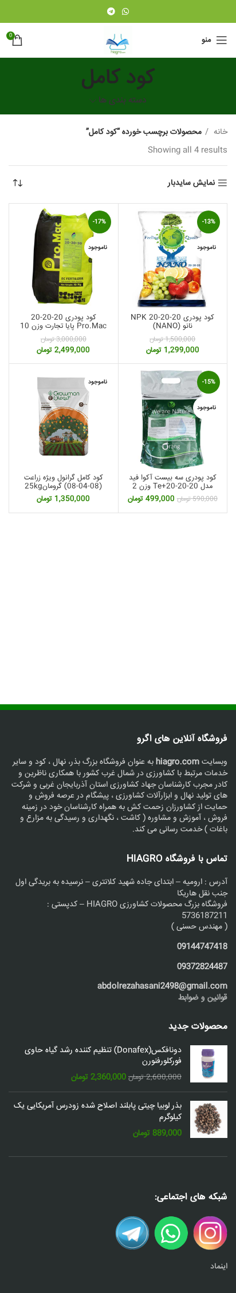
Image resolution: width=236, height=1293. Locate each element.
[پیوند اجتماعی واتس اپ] (125, 11)
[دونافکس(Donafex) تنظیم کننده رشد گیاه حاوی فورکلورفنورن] (208, 1064)
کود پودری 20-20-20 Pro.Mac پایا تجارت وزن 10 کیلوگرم (63, 326)
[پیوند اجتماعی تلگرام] (111, 11)
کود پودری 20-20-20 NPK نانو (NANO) (172, 322)
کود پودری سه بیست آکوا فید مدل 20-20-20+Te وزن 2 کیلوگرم (173, 486)
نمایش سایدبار (191, 183)
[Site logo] (118, 40)
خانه (219, 132)
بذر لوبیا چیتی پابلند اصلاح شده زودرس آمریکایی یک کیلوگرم (98, 1112)
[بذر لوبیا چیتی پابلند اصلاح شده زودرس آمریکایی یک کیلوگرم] (208, 1120)
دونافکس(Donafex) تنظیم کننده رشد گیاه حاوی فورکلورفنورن (103, 1056)
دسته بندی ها (123, 101)
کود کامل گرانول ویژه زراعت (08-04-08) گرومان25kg (63, 482)
